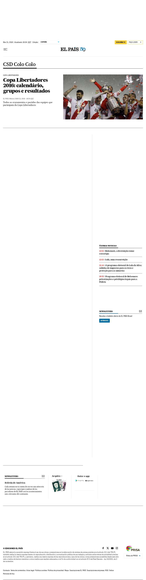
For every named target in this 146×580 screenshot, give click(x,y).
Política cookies (41, 570)
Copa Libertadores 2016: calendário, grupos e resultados (26, 85)
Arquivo (56, 476)
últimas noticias (108, 246)
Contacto (6, 570)
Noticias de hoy (8, 574)
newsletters (106, 311)
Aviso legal (30, 570)
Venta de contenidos (18, 570)
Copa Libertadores (11, 75)
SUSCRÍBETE (120, 42)
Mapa (67, 570)
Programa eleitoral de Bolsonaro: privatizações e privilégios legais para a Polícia (118, 279)
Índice (111, 570)
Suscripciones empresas (95, 570)
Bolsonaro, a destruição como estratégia (116, 252)
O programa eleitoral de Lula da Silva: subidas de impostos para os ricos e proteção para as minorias (120, 268)
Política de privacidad (56, 570)
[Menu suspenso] (5, 49)
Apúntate (105, 321)
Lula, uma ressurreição (116, 259)
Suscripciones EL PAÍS (78, 570)
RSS (106, 570)
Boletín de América (15, 483)
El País (5, 99)
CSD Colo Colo (19, 64)
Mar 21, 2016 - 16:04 (24, 99)
